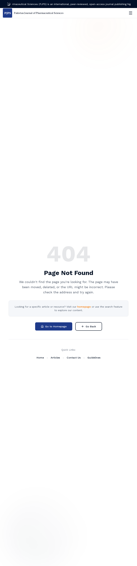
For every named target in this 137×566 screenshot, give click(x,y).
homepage (84, 306)
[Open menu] (130, 13)
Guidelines (93, 357)
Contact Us (74, 357)
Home (40, 357)
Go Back (91, 326)
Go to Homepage (56, 326)
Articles (55, 357)
